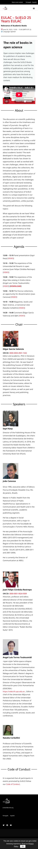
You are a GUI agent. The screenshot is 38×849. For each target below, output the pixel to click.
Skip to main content (17, 2)
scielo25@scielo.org (8, 807)
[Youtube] (10, 825)
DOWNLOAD (15, 286)
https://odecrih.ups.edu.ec (14, 691)
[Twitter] (3, 825)
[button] (33, 8)
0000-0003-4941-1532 (18, 353)
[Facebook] (7, 825)
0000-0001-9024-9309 (18, 593)
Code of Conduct (13, 784)
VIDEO (10, 258)
